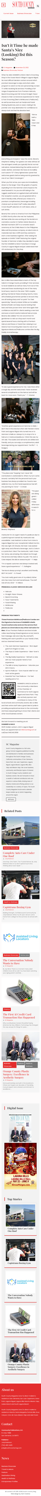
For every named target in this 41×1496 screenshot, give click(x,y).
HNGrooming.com (27, 730)
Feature (20, 70)
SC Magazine (9, 966)
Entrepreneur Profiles (10, 1481)
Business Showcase (24, 13)
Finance (7, 1009)
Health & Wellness (10, 902)
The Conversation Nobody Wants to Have (18, 961)
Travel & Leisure (7, 1469)
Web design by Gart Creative (20, 1494)
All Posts (11, 799)
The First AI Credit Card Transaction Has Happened (19, 1016)
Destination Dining (8, 1475)
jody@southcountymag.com (12, 1448)
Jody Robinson (9, 859)
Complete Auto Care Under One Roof (19, 854)
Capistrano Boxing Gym (17, 907)
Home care (24, 955)
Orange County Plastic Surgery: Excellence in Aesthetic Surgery (16, 1074)
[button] (37, 6)
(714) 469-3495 (7, 1445)
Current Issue (8, 13)
